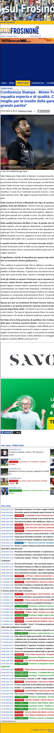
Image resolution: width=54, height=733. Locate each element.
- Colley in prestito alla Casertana (33, 600)
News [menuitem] (12, 83)
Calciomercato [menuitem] (38, 83)
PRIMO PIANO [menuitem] (23, 83)
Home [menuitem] (4, 83)
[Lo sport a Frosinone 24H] (19, 30)
